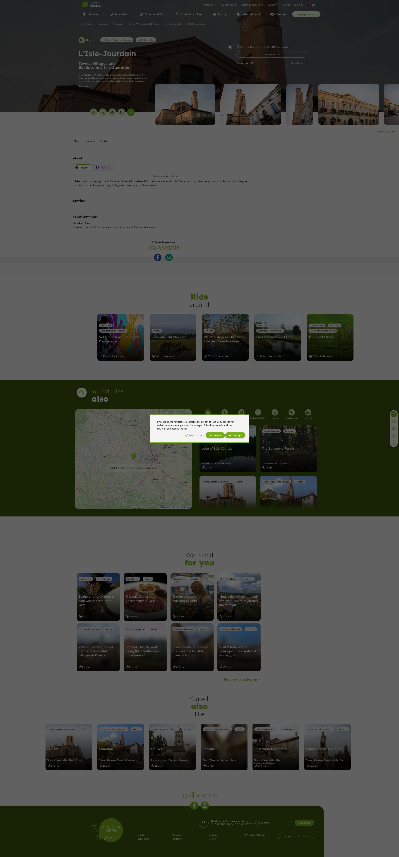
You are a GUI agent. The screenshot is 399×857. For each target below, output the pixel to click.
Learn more (195, 435)
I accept (237, 435)
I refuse (217, 435)
